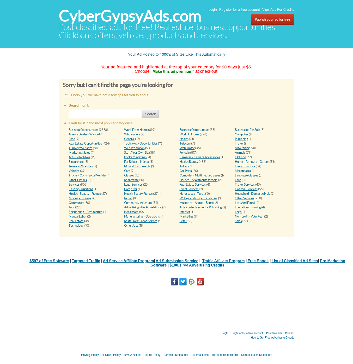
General (129, 139)
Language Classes (246, 175)
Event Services (189, 189)
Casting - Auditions (81, 189)
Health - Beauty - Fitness (85, 193)
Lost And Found (245, 203)
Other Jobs (131, 225)
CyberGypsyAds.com (130, 15)
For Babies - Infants (136, 162)
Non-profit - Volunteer (249, 216)
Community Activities (138, 203)
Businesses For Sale (248, 130)
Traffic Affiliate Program (223, 261)
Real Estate (76, 221)
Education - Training (248, 207)
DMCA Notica (132, 355)
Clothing (240, 157)
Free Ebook (258, 261)
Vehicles (74, 171)
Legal (238, 212)
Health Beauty (189, 162)
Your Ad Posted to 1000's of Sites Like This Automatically (176, 54)
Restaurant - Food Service (140, 221)
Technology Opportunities (141, 143)
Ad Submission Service (177, 261)
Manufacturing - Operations (142, 216)
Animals (240, 152)
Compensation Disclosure (256, 355)
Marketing (186, 216)
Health (184, 139)
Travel (239, 143)
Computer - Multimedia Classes (200, 175)
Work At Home (189, 134)
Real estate (131, 180)
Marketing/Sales (79, 152)
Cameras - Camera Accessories (200, 157)
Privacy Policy (90, 355)
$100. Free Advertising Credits (197, 265)
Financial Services (246, 189)
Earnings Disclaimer (176, 355)
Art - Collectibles (79, 157)
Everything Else (245, 166)
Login (212, 9)
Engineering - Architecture (86, 212)
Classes (129, 175)
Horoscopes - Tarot (192, 193)
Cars (127, 171)
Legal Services (133, 184)
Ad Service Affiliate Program (128, 261)
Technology (76, 225)
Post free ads (274, 333)
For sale (185, 152)
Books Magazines (135, 157)
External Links (200, 355)
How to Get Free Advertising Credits (272, 337)
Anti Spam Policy (110, 355)
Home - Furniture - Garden (252, 162)
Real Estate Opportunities (85, 143)
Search (150, 114)
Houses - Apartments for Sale (199, 180)
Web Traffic (187, 148)
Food (72, 139)
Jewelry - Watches (81, 166)
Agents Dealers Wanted (84, 134)
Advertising (242, 148)
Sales (238, 221)
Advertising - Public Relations (142, 207)
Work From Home (136, 130)
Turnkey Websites (80, 148)
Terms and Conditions (225, 355)
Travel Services (245, 184)
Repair (128, 198)
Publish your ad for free (272, 19)
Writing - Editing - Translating (199, 198)
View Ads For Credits (278, 9)
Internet (185, 212)
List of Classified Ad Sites (295, 261)
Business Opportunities (83, 130)
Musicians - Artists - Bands (197, 203)
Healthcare (131, 212)
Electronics (76, 162)
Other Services (244, 198)
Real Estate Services (193, 184)
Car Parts (186, 171)
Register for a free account (239, 9)
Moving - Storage (80, 198)
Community (76, 203)
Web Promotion (134, 148)
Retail (183, 221)
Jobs (71, 207)
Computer (241, 134)
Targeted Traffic (86, 261)
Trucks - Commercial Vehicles (88, 175)
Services (74, 184)
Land (238, 180)
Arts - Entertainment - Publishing (201, 207)
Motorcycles (243, 171)
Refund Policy (152, 355)
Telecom (185, 143)
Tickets (184, 166)
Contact (289, 333)
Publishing (241, 139)
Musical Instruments (137, 166)
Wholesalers (132, 134)
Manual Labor (77, 216)
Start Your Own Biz (136, 152)
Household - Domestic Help (252, 193)
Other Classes (78, 180)
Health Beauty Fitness (138, 193)
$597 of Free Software (49, 261)
